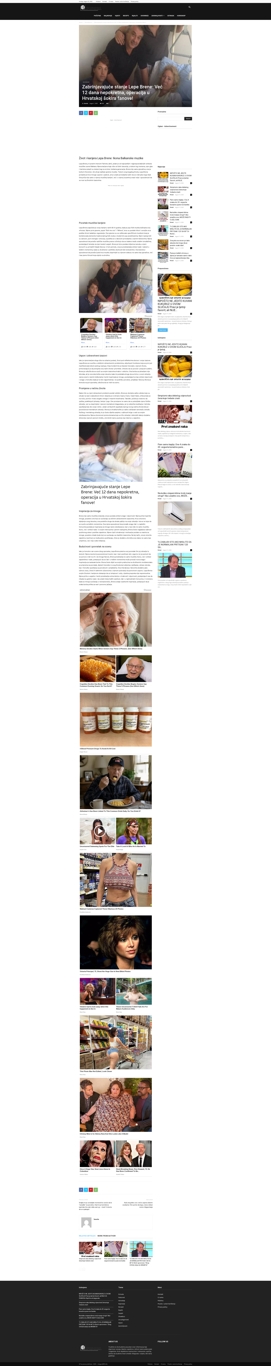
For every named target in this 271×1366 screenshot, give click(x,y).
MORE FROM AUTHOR (107, 1236)
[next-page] (83, 1269)
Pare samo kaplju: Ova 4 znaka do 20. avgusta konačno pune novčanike (179, 202)
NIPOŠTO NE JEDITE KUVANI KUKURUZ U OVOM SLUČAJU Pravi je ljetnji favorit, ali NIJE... (175, 305)
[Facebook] (81, 113)
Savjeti (120, 1313)
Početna (98, 1)
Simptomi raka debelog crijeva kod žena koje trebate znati (179, 189)
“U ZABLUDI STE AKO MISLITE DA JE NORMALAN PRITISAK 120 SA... (174, 545)
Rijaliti (135, 16)
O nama (111, 1)
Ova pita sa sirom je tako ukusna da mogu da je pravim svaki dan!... (180, 242)
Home (81, 22)
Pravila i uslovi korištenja (122, 1)
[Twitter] (86, 113)
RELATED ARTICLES (87, 1236)
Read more (162, 330)
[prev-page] (80, 1269)
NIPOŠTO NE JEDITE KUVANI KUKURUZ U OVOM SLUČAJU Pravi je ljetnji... (174, 347)
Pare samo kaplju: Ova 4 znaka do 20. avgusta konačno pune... (174, 445)
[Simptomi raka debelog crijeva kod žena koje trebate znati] (90, 1249)
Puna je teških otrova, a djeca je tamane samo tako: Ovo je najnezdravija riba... (181, 255)
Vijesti (117, 16)
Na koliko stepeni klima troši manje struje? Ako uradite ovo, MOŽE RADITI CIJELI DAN (94, 1317)
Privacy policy (134, 1)
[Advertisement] (116, 136)
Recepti (126, 16)
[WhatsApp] (96, 113)
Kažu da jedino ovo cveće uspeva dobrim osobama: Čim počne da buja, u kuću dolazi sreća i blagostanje (137, 1205)
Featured (121, 1297)
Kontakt (104, 1)
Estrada (170, 16)
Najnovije (108, 16)
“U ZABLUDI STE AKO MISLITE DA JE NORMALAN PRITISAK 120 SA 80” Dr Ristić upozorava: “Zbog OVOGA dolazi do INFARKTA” (95, 1324)
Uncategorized (123, 1320)
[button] (189, 7)
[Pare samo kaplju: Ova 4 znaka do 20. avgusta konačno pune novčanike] (115, 1249)
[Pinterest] (91, 113)
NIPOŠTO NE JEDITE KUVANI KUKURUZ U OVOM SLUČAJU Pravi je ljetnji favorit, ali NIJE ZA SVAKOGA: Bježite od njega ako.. (95, 1296)
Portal (172, 183)
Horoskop (181, 16)
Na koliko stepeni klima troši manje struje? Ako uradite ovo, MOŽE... (174, 494)
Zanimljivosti (157, 16)
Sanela (86, 103)
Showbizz (145, 16)
